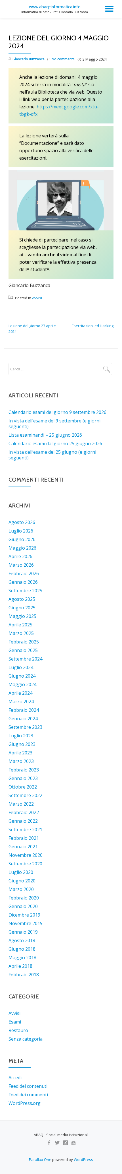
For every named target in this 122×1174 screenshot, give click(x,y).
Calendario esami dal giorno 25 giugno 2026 (55, 443)
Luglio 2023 (21, 736)
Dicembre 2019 (24, 915)
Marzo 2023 (21, 761)
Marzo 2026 (21, 565)
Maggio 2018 (22, 957)
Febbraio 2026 (24, 573)
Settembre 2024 (25, 659)
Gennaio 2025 (23, 650)
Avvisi (37, 297)
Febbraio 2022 (24, 812)
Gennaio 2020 (23, 906)
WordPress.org (25, 1103)
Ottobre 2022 (23, 787)
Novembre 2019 (26, 923)
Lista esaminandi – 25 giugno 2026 (45, 435)
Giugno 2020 (22, 881)
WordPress (83, 1159)
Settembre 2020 (25, 864)
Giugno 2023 (22, 744)
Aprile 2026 (20, 556)
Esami (15, 1022)
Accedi (15, 1077)
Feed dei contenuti (28, 1086)
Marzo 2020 (21, 889)
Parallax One (40, 1159)
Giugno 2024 (22, 676)
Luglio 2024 (21, 667)
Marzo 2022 (21, 804)
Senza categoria (26, 1039)
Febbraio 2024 (24, 710)
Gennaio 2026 (23, 582)
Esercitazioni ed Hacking (92, 325)
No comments (63, 59)
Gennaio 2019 (23, 932)
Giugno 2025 (22, 607)
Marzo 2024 (21, 701)
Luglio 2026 (21, 531)
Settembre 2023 (25, 727)
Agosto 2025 (22, 599)
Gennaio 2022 (23, 821)
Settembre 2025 (25, 590)
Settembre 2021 (25, 829)
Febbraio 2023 (24, 770)
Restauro (18, 1030)
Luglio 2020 (21, 872)
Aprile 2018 (20, 966)
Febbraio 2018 (24, 974)
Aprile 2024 (20, 693)
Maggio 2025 (22, 616)
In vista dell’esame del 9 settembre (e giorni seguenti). (54, 424)
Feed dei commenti (28, 1095)
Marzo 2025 (21, 633)
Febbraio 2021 (24, 838)
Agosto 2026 (22, 522)
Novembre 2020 (26, 855)
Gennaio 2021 (23, 846)
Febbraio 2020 (24, 898)
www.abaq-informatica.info (55, 6)
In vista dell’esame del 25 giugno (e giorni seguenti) (52, 455)
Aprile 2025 (20, 625)
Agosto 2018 (22, 940)
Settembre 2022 (25, 795)
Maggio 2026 (22, 548)
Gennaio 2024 (23, 718)
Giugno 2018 (22, 949)
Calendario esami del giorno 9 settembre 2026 (57, 412)
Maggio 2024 (22, 684)
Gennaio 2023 (23, 778)
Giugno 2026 (22, 539)
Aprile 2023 (20, 753)
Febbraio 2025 (24, 642)
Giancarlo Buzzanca (28, 59)
